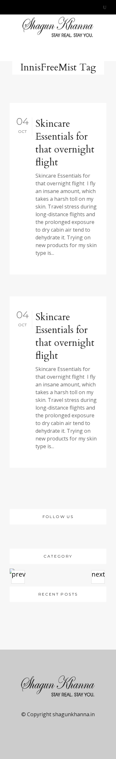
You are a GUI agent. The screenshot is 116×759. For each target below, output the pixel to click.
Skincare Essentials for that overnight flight (64, 143)
